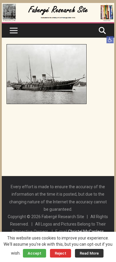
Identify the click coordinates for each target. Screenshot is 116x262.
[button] (110, 39)
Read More (89, 253)
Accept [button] (34, 253)
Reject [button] (60, 253)
